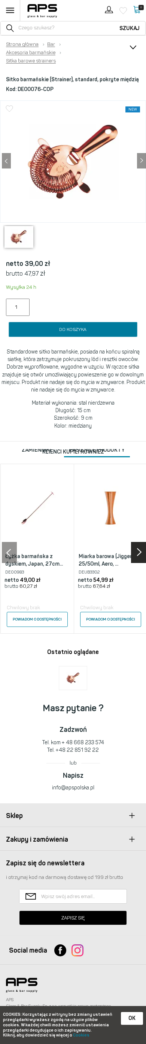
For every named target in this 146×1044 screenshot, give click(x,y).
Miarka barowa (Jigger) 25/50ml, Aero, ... (106, 560)
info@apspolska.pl (73, 788)
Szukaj (129, 28)
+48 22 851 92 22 (77, 750)
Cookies (81, 1035)
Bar (51, 44)
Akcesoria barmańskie (30, 52)
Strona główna (22, 44)
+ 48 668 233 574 (83, 742)
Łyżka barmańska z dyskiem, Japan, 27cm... (34, 560)
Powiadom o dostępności (37, 619)
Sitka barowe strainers (31, 61)
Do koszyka (72, 329)
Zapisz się (73, 918)
